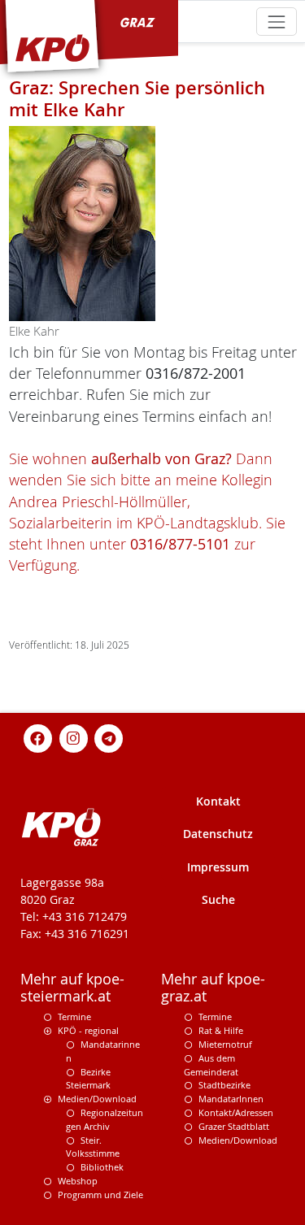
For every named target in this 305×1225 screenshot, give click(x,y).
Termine (74, 1016)
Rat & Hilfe (220, 1030)
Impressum (218, 867)
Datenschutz (218, 833)
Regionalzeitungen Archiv (104, 1119)
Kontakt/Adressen (235, 1112)
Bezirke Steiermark (88, 1079)
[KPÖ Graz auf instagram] (73, 737)
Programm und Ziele (100, 1194)
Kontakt (218, 801)
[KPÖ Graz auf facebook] (38, 737)
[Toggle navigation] (276, 21)
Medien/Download (97, 1099)
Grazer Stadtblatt (233, 1126)
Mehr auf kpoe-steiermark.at (72, 988)
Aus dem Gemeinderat (211, 1065)
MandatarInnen (231, 1099)
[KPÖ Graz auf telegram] (109, 737)
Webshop (78, 1181)
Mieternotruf (225, 1044)
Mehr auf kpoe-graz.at (213, 988)
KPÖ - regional (88, 1030)
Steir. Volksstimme (93, 1147)
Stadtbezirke (224, 1085)
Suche (218, 899)
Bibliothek (102, 1167)
